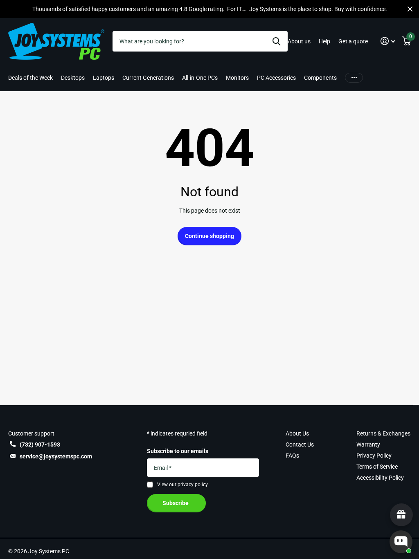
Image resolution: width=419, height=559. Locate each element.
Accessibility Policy (380, 477)
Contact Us (300, 444)
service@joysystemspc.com (56, 456)
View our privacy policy (182, 484)
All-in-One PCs (200, 77)
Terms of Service (377, 466)
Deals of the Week (30, 77)
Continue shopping (209, 236)
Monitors (237, 77)
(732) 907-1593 (40, 444)
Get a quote (353, 41)
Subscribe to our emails (177, 451)
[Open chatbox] (401, 541)
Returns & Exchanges (383, 433)
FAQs (292, 455)
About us (299, 41)
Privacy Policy (374, 455)
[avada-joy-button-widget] (401, 514)
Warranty (368, 444)
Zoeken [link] (276, 41)
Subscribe (176, 503)
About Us (297, 433)
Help (324, 41)
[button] (387, 41)
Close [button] (410, 9)
